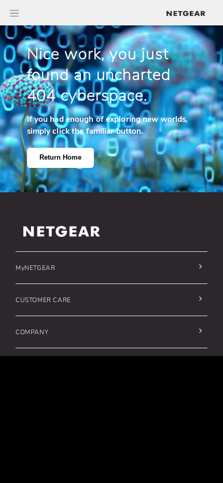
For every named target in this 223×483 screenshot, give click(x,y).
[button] (109, 267)
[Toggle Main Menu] (14, 12)
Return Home (60, 157)
